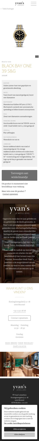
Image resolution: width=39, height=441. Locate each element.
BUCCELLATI (28, 343)
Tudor (12, 245)
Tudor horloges (8, 9)
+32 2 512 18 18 (19, 310)
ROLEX (7, 343)
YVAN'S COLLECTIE (19, 346)
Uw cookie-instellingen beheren (17, 423)
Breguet (19, 245)
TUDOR (20, 343)
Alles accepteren (19, 429)
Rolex (6, 245)
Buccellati (30, 245)
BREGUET (14, 343)
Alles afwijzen (19, 434)
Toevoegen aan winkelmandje (19, 175)
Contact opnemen (10, 194)
